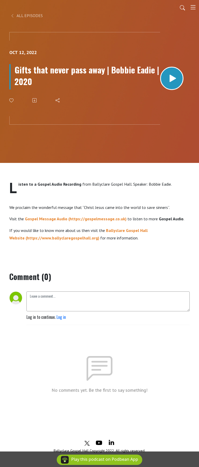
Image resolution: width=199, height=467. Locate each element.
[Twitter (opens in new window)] (87, 442)
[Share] (58, 100)
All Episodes (29, 15)
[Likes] (12, 100)
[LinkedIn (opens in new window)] (111, 442)
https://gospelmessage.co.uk (97, 218)
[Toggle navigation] (193, 7)
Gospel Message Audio (46, 218)
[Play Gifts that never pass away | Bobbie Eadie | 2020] (171, 78)
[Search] (182, 7)
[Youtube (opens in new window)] (99, 442)
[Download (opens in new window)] (35, 100)
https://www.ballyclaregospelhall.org (62, 237)
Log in (61, 317)
